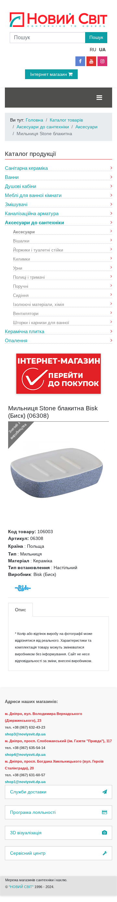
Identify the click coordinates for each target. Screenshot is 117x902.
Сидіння (21, 295)
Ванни (12, 177)
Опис (20, 609)
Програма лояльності (33, 812)
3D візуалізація (26, 832)
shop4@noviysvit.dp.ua (25, 754)
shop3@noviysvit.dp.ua (25, 734)
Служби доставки (28, 791)
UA (102, 49)
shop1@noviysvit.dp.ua (25, 782)
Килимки (21, 259)
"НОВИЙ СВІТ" (21, 887)
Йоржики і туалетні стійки (38, 250)
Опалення (16, 340)
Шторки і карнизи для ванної (41, 322)
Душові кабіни (20, 186)
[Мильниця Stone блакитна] (57, 472)
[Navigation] (99, 97)
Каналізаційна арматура (31, 213)
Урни (17, 268)
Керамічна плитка (24, 331)
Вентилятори (25, 313)
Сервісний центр (28, 853)
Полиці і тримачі (29, 277)
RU (93, 49)
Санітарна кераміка (26, 168)
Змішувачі (16, 204)
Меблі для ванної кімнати (33, 195)
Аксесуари (24, 231)
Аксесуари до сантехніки (34, 222)
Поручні (20, 286)
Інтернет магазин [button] (49, 74)
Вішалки (21, 241)
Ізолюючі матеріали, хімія (38, 304)
